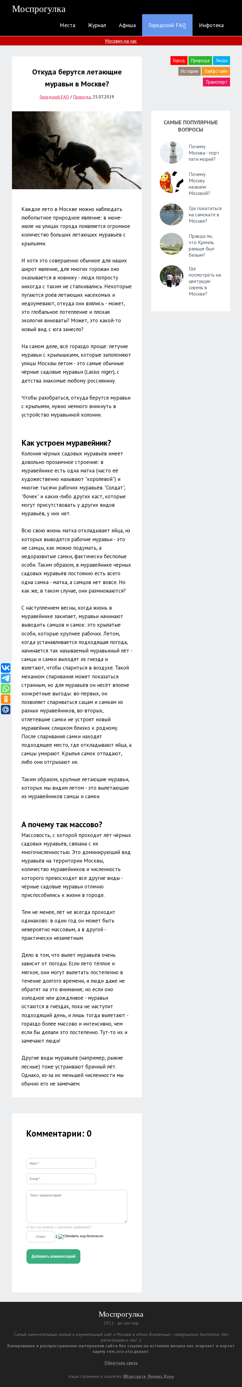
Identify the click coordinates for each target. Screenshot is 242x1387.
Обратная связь (121, 1363)
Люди (222, 60)
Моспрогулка (39, 8)
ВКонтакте (134, 1376)
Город (179, 60)
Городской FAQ (167, 25)
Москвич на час (121, 41)
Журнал (97, 25)
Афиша (127, 25)
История (189, 71)
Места (67, 25)
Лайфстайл (216, 71)
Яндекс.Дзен (161, 1376)
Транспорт (216, 82)
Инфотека (211, 25)
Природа (200, 60)
